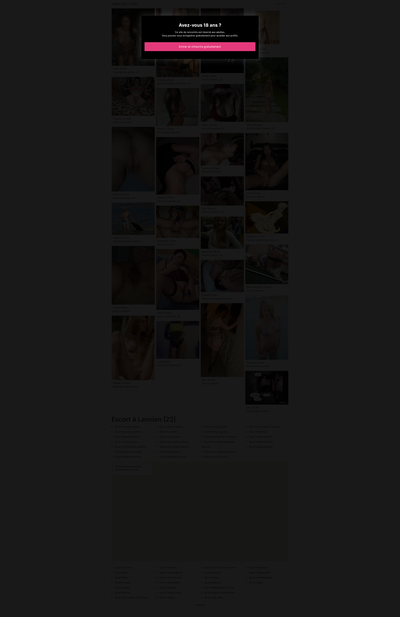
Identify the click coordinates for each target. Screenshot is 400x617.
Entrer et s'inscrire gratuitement (200, 46)
